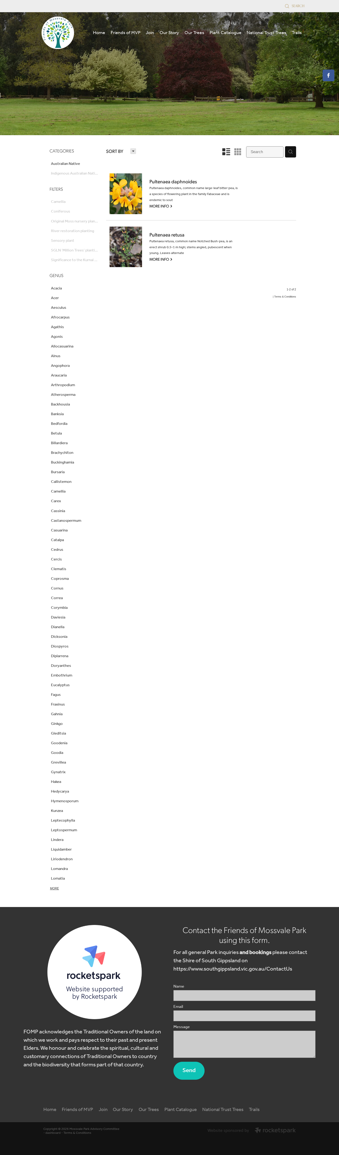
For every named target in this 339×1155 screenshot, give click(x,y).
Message (181, 1027)
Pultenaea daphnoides (173, 181)
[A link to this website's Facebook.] (328, 75)
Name (178, 987)
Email (178, 1007)
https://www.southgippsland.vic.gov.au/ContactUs (232, 969)
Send (189, 1070)
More (54, 888)
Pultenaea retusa (166, 235)
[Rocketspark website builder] (252, 1131)
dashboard (53, 1133)
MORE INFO (161, 205)
